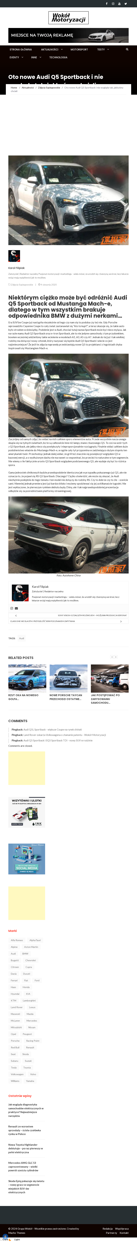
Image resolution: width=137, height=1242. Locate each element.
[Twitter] (126, 3)
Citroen (15, 967)
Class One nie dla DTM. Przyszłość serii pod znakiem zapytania (42, 621)
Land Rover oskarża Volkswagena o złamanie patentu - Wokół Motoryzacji (65, 734)
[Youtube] (119, 3)
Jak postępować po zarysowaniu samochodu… (105, 699)
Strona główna (21, 49)
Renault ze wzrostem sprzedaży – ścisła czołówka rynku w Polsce (24, 1130)
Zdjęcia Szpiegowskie (22, 284)
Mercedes (32, 1020)
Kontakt (124, 1232)
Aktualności (49, 49)
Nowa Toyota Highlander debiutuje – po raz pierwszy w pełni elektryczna (25, 1148)
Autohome (68, 575)
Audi (21, 638)
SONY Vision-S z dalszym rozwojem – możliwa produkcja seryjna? (92, 615)
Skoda (25, 1054)
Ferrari (14, 980)
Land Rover (17, 1007)
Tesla (14, 1067)
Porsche (15, 1040)
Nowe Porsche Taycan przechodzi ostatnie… (66, 697)
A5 (82, 337)
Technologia (58, 57)
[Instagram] (113, 3)
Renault (30, 1047)
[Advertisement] (68, 130)
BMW (25, 953)
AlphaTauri (35, 940)
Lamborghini (29, 1000)
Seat (13, 1054)
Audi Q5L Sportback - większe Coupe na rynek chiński (53, 729)
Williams (15, 1080)
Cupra (29, 967)
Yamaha (30, 1080)
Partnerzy (111, 1232)
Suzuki (28, 1060)
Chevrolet (30, 960)
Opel (13, 1034)
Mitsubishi (16, 1027)
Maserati (15, 1013)
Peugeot (27, 1034)
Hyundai (15, 993)
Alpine (14, 946)
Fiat (26, 980)
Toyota (27, 1067)
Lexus (32, 1007)
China (77, 575)
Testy (101, 49)
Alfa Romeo (17, 940)
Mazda (30, 1013)
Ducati (26, 973)
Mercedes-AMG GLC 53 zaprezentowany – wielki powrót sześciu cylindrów (23, 1166)
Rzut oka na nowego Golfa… (23, 697)
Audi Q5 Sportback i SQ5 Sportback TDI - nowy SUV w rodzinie (58, 740)
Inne (34, 57)
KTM (13, 1000)
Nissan (31, 1027)
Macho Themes (16, 1232)
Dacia (14, 973)
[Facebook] (107, 3)
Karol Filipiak (16, 268)
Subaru (14, 1060)
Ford (37, 980)
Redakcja (108, 1228)
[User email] (16, 608)
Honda (26, 987)
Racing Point (32, 1040)
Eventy (14, 57)
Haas (13, 987)
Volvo (33, 1074)
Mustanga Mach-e (47, 450)
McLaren (15, 1020)
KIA (28, 993)
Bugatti (15, 960)
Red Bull (15, 1047)
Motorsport (79, 49)
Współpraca (122, 1228)
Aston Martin (31, 946)
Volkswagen (17, 1074)
